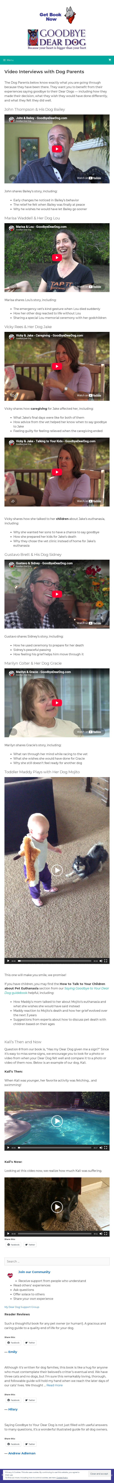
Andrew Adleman (21, 1453)
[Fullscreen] (105, 960)
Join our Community (34, 1272)
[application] (57, 870)
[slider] (54, 961)
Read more (54, 1385)
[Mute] (100, 960)
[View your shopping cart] (110, 60)
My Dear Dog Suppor (17, 1307)
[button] (57, 870)
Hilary (13, 1409)
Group (35, 1307)
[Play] (8, 960)
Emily (12, 1352)
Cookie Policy (62, 1477)
